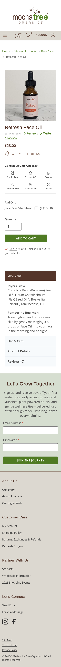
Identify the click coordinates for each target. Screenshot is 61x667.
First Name (11, 440)
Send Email (9, 605)
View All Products (26, 51)
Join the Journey (30, 460)
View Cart (23, 34)
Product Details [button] (19, 351)
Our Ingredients (12, 503)
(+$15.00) (29, 208)
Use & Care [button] (16, 341)
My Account (9, 526)
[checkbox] (36, 208)
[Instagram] (5, 622)
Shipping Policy (12, 533)
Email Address (13, 423)
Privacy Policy (9, 650)
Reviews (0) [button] (16, 361)
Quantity (10, 219)
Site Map (7, 640)
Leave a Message (13, 612)
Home (6, 51)
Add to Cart (26, 238)
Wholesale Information (16, 576)
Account (42, 34)
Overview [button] (15, 276)
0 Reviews (31, 133)
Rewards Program (13, 546)
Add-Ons (10, 202)
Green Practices (12, 496)
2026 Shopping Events (16, 582)
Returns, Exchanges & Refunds (21, 539)
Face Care (47, 51)
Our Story (8, 489)
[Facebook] (14, 622)
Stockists (8, 569)
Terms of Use (9, 645)
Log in (13, 249)
